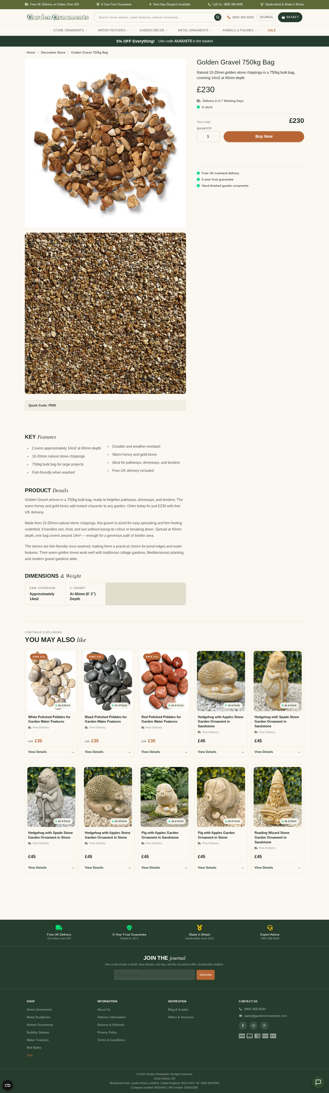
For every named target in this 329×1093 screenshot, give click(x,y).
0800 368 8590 (255, 1009)
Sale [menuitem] (272, 30)
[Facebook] (243, 1026)
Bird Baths (34, 1047)
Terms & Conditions (111, 1040)
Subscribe (205, 974)
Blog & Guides (178, 1009)
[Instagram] (254, 1026)
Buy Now (264, 136)
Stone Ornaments (39, 1009)
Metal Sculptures (38, 1017)
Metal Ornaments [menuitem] (193, 30)
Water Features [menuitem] (112, 30)
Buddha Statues (38, 1032)
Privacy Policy (107, 1032)
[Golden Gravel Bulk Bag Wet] (105, 313)
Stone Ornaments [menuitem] (68, 30)
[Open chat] (318, 1082)
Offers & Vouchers (181, 1017)
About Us (103, 1009)
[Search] (217, 17)
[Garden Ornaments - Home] (58, 17)
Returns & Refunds (110, 1024)
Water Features (38, 1040)
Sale (30, 1055)
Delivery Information (111, 1017)
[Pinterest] (264, 1026)
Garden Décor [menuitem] (152, 30)
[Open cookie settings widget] (7, 1085)
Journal (266, 17)
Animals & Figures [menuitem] (238, 30)
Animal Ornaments (40, 1024)
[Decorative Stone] (105, 142)
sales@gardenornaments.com (265, 1016)
